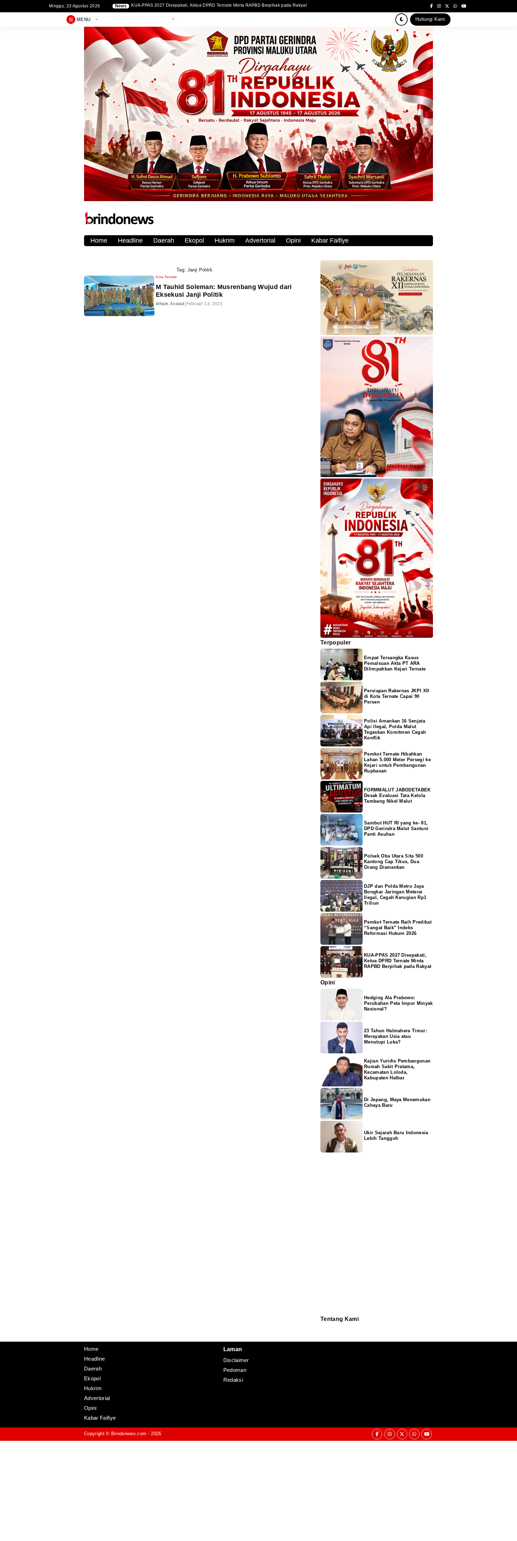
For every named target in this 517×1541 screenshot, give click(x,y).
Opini (293, 240)
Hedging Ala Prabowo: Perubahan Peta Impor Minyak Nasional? (398, 1003)
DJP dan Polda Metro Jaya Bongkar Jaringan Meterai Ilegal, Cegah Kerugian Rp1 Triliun (219, 5)
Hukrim (225, 240)
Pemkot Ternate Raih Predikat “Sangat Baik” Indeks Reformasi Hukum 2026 (398, 927)
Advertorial (260, 240)
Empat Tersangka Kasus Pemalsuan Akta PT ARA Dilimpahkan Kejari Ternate (395, 663)
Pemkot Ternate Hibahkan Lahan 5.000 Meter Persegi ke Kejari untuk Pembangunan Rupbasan (397, 762)
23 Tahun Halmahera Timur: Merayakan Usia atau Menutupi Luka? (395, 1036)
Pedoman (323, 1332)
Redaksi (323, 1327)
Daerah (163, 240)
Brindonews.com (128, 1433)
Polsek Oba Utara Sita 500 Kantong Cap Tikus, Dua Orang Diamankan (393, 861)
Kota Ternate (166, 277)
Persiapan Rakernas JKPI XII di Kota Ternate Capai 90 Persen (396, 696)
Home (98, 240)
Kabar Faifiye (330, 240)
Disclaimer (324, 1336)
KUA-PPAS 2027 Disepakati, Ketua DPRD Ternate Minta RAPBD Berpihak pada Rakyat (397, 960)
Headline (130, 240)
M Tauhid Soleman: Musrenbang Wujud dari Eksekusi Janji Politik (224, 290)
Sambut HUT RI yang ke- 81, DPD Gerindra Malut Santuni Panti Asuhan (396, 828)
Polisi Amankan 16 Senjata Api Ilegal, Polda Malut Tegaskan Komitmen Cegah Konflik (395, 729)
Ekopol (194, 240)
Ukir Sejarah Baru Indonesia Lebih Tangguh (396, 1135)
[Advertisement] (211, 1490)
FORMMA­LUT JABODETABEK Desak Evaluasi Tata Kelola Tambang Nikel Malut (397, 795)
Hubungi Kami (430, 19)
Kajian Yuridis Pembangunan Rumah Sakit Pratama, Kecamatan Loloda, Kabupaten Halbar (397, 1069)
